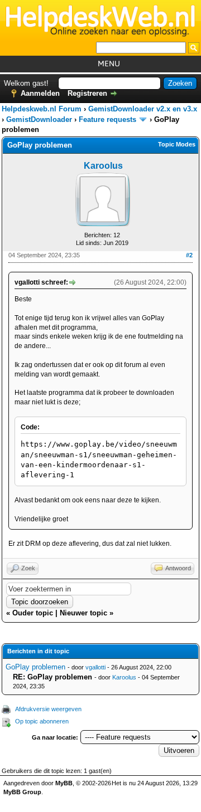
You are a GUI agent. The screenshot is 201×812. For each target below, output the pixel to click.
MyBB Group (22, 792)
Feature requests (107, 119)
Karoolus (103, 165)
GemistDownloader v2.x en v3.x (142, 109)
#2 (189, 255)
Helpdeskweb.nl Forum (42, 109)
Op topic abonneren (42, 721)
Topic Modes (176, 144)
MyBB (64, 783)
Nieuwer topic (83, 613)
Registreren (87, 93)
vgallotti (95, 667)
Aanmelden (40, 93)
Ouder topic (32, 613)
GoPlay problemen (35, 667)
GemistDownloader (39, 119)
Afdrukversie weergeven (48, 709)
